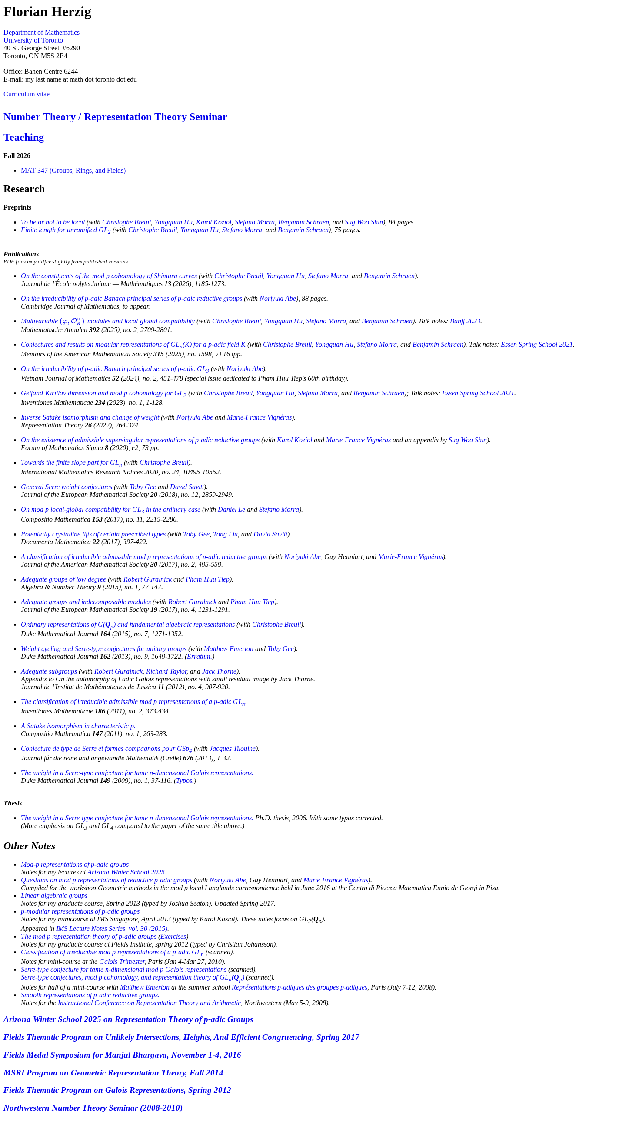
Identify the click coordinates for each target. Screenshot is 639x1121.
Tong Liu (225, 534)
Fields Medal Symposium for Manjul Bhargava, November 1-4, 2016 (122, 1054)
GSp (106, 748)
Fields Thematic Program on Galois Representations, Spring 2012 (117, 1090)
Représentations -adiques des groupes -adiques (299, 987)
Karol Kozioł (213, 222)
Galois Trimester (121, 961)
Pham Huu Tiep (208, 579)
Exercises (173, 936)
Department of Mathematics (41, 32)
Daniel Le (231, 509)
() (128, 624)
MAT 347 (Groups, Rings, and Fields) (73, 170)
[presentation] (72, 321)
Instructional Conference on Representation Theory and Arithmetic (149, 1002)
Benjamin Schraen (303, 222)
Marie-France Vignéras (259, 417)
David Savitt (187, 486)
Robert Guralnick (147, 579)
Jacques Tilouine (233, 748)
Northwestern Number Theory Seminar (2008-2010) (93, 1107)
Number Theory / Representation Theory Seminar (115, 116)
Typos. (185, 780)
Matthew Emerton (228, 648)
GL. (134, 701)
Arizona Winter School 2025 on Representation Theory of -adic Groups (128, 1019)
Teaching (23, 137)
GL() (132, 977)
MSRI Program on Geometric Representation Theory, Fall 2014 (113, 1072)
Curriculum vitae (26, 94)
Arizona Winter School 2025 (126, 872)
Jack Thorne (219, 671)
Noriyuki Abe (278, 298)
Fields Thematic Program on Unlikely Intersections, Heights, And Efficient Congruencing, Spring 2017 (181, 1037)
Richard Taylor (166, 671)
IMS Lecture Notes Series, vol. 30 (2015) (111, 928)
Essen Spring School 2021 (537, 344)
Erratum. (199, 656)
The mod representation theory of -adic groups (88, 936)
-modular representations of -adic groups (80, 911)
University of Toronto (33, 40)
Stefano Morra (255, 222)
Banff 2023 (465, 321)
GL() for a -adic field (133, 344)
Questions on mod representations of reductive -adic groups (106, 880)
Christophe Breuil (126, 222)
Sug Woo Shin (364, 222)
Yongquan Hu (173, 222)
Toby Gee (143, 486)
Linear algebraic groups (54, 895)
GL (66, 229)
